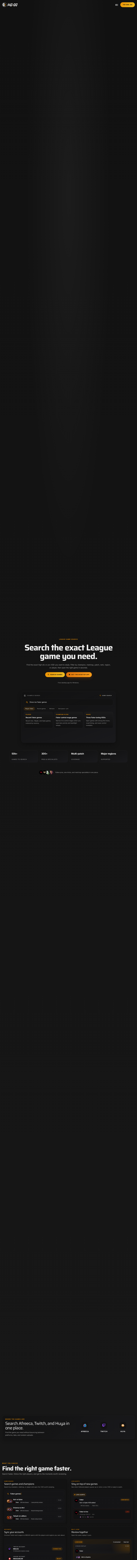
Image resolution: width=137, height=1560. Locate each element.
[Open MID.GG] (10, 4)
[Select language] (116, 4)
